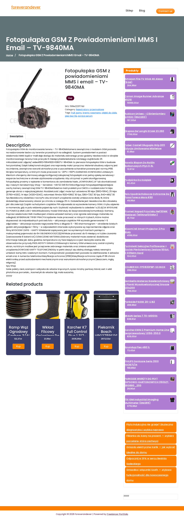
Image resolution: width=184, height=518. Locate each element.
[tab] (16, 136)
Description (16, 136)
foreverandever (26, 7)
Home (9, 55)
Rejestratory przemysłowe (90, 109)
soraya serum (85, 116)
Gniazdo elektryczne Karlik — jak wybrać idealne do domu (150, 449)
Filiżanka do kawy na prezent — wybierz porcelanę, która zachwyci (150, 438)
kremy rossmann (92, 112)
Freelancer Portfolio (117, 514)
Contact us (165, 11)
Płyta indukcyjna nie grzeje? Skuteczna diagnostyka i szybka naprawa (149, 427)
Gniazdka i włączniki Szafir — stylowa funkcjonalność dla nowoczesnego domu (148, 475)
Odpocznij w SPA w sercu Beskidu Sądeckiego (146, 461)
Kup (70, 98)
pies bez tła (71, 116)
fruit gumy (76, 112)
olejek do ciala (109, 112)
